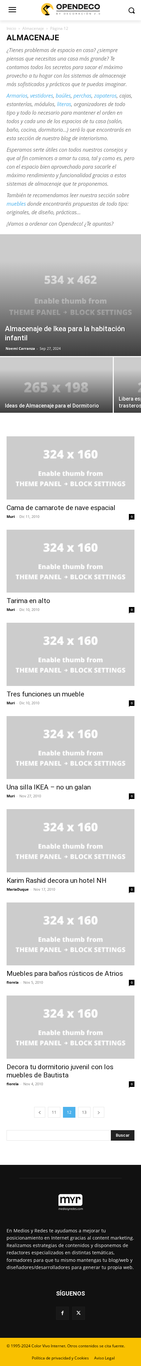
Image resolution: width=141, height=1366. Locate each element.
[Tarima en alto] (70, 561)
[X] (78, 1313)
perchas (82, 95)
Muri (11, 516)
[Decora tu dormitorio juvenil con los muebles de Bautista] (70, 1027)
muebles (16, 203)
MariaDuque (18, 889)
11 (54, 1112)
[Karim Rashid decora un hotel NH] (70, 840)
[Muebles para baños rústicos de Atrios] (70, 934)
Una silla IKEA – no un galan (49, 787)
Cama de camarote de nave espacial (61, 508)
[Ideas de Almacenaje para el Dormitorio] (56, 399)
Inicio (11, 28)
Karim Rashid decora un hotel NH (57, 880)
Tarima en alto (28, 601)
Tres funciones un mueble (45, 694)
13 (84, 1112)
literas (64, 104)
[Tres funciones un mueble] (70, 654)
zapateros (105, 95)
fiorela (13, 982)
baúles (63, 95)
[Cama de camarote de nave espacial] (70, 468)
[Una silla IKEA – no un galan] (70, 747)
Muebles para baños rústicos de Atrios (65, 973)
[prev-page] (39, 1112)
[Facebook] (62, 1313)
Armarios (17, 95)
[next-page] (98, 1112)
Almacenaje (33, 28)
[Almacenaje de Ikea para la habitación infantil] (70, 295)
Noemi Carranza (20, 348)
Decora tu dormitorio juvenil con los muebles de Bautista (60, 1071)
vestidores (41, 95)
